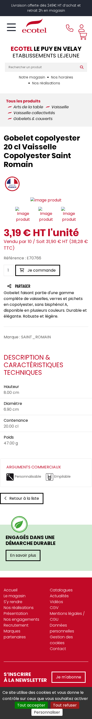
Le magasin (15, 596)
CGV (54, 607)
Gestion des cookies (61, 640)
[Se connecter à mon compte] (81, 28)
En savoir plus (23, 555)
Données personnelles (62, 628)
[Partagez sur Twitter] (41, 286)
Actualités (59, 596)
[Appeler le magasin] (70, 28)
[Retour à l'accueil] (26, 26)
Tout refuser (65, 705)
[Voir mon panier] (81, 36)
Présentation (16, 613)
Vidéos (56, 602)
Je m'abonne (68, 677)
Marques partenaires (15, 634)
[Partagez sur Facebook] (32, 286)
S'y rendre (13, 602)
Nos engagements (21, 619)
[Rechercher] (83, 67)
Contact (58, 649)
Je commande (41, 270)
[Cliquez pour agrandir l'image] (46, 200)
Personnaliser (47, 712)
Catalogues (61, 590)
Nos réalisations (46, 83)
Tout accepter (31, 705)
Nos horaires (62, 77)
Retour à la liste (24, 498)
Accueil (10, 590)
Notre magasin (32, 77)
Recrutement (16, 625)
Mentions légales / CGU (67, 616)
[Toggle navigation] (11, 27)
